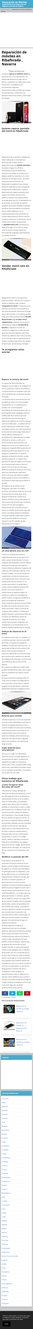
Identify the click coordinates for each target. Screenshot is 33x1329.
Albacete (5, 1106)
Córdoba (5, 1162)
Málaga (4, 1225)
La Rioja (4, 1201)
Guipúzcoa (5, 1181)
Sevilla (4, 1264)
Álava (4, 1103)
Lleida (4, 1213)
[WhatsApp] (20, 993)
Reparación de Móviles (14, 2)
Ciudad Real (6, 1158)
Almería (4, 1114)
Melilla (4, 1229)
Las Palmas (6, 1205)
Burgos (4, 1134)
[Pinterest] (27, 993)
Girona (4, 1169)
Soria (3, 1268)
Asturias (5, 1118)
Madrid (4, 1221)
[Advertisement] (16, 30)
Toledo (4, 1280)
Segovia (4, 1260)
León (3, 1209)
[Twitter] (12, 993)
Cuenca (4, 1165)
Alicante (5, 1110)
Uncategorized (7, 1284)
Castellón (5, 1150)
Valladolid (5, 1292)
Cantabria (5, 1146)
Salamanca (6, 1252)
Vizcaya (4, 1295)
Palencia (5, 1244)
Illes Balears (6, 1193)
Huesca (4, 1189)
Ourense (5, 1240)
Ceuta (4, 1154)
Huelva (4, 1185)
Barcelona (5, 1130)
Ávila (3, 1122)
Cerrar (6, 1324)
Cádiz (4, 1142)
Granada (5, 1173)
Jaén (3, 1197)
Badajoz (4, 1126)
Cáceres (5, 1138)
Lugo (3, 1217)
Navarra (8, 9)
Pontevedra (6, 1248)
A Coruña (5, 1099)
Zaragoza (5, 1303)
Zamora (4, 1299)
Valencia (5, 1288)
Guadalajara (6, 1177)
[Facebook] (5, 993)
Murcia (4, 1232)
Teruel (4, 1276)
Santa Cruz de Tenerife (10, 1256)
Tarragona (5, 1272)
